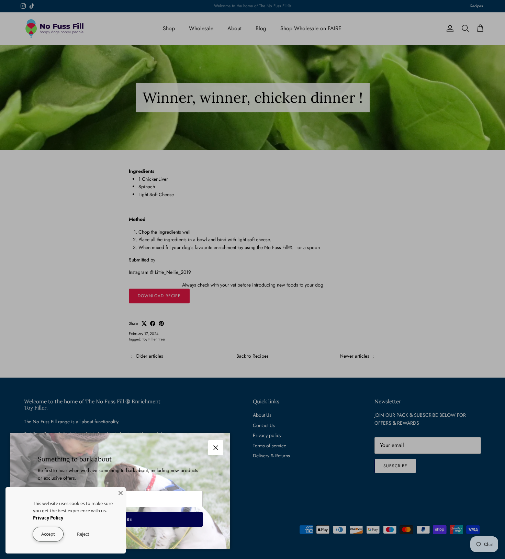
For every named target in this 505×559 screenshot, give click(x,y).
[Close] (120, 492)
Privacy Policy (48, 518)
